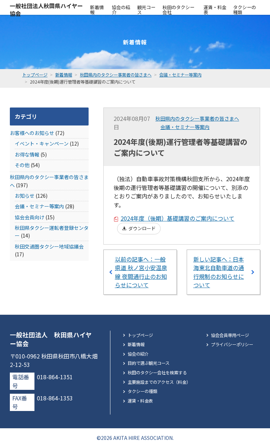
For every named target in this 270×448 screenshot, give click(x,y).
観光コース (146, 10)
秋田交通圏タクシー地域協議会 (49, 246)
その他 (22, 164)
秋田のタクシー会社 (178, 10)
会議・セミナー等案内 (185, 126)
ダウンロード (142, 228)
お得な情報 (27, 154)
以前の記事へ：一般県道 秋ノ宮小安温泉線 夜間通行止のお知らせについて (141, 272)
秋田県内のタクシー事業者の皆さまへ (197, 118)
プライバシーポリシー (232, 344)
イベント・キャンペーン (42, 143)
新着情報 (97, 10)
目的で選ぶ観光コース (148, 363)
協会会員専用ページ (230, 335)
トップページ (140, 335)
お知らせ (24, 195)
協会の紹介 (121, 10)
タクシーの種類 (244, 10)
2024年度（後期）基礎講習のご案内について (177, 218)
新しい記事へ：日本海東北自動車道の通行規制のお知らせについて (218, 272)
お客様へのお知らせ (32, 132)
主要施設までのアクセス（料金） (159, 382)
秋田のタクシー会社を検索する (157, 372)
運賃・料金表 (215, 10)
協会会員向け (29, 217)
